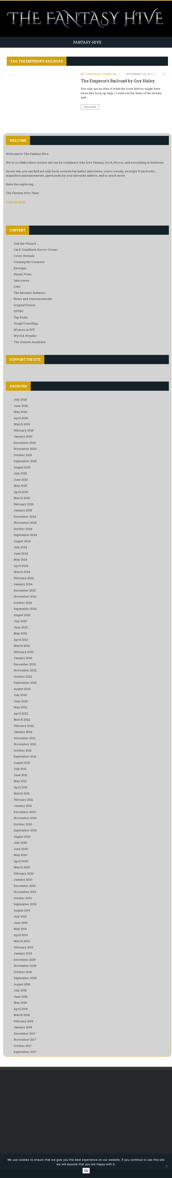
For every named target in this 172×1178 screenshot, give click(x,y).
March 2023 (22, 646)
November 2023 (25, 596)
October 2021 (23, 750)
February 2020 (24, 873)
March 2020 (22, 867)
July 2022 (20, 695)
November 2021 (25, 744)
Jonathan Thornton (100, 74)
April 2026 (21, 418)
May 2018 (20, 1003)
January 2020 (23, 879)
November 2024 (25, 523)
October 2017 (23, 1046)
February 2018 (23, 1021)
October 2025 (23, 455)
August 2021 (22, 763)
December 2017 (25, 1033)
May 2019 (20, 929)
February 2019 (23, 947)
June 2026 (21, 406)
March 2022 (22, 719)
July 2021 (20, 769)
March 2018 (22, 1015)
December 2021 (24, 738)
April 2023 (21, 640)
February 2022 (24, 726)
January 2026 (23, 436)
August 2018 (22, 984)
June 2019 (21, 923)
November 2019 (25, 892)
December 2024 (25, 516)
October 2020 (23, 824)
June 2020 (21, 849)
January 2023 (23, 658)
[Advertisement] (87, 1110)
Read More (90, 107)
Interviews (21, 280)
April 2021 (21, 787)
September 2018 (25, 978)
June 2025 (21, 480)
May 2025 (20, 486)
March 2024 (22, 572)
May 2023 (20, 633)
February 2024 (24, 578)
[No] (166, 1166)
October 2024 (23, 529)
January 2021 (23, 806)
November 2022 (25, 670)
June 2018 (21, 996)
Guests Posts (23, 274)
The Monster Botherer (29, 293)
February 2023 (24, 652)
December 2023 (25, 590)
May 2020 (20, 855)
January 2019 (23, 953)
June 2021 (20, 775)
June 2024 (21, 553)
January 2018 (23, 1027)
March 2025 (22, 498)
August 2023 (22, 615)
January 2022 (23, 732)
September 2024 (25, 535)
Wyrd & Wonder (25, 336)
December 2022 (25, 664)
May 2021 (20, 781)
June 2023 (21, 627)
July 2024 (20, 547)
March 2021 (22, 793)
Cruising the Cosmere (29, 262)
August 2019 (22, 910)
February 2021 (23, 800)
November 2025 (25, 449)
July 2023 (20, 621)
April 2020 (21, 861)
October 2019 (23, 898)
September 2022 (25, 683)
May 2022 (20, 707)
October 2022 (23, 676)
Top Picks (21, 317)
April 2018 (21, 1009)
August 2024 (22, 541)
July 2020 (20, 843)
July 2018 (20, 990)
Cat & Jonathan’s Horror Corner (36, 250)
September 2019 (25, 904)
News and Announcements (33, 299)
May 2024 (20, 559)
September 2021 (25, 756)
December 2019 (25, 886)
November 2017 (25, 1039)
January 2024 (23, 584)
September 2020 (25, 830)
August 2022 (22, 689)
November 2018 (25, 966)
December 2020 (25, 812)
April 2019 (21, 935)
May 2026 (20, 412)
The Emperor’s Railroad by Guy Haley (118, 80)
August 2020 (22, 836)
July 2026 (20, 399)
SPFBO (18, 311)
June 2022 (21, 701)
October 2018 (23, 972)
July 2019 (20, 916)
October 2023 (23, 603)
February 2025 (24, 504)
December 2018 (25, 960)
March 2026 (22, 424)
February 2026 (24, 430)
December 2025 (25, 443)
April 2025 (21, 492)
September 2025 (25, 461)
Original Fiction (24, 305)
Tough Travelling (26, 323)
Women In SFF (24, 330)
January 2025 (23, 510)
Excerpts (20, 268)
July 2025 (20, 473)
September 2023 (25, 609)
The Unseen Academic (30, 342)
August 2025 (22, 467)
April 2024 (21, 566)
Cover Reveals (24, 256)
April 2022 (21, 713)
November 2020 (25, 818)
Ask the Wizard (25, 243)
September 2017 (25, 1052)
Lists (17, 286)
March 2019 (22, 941)
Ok (86, 1170)
